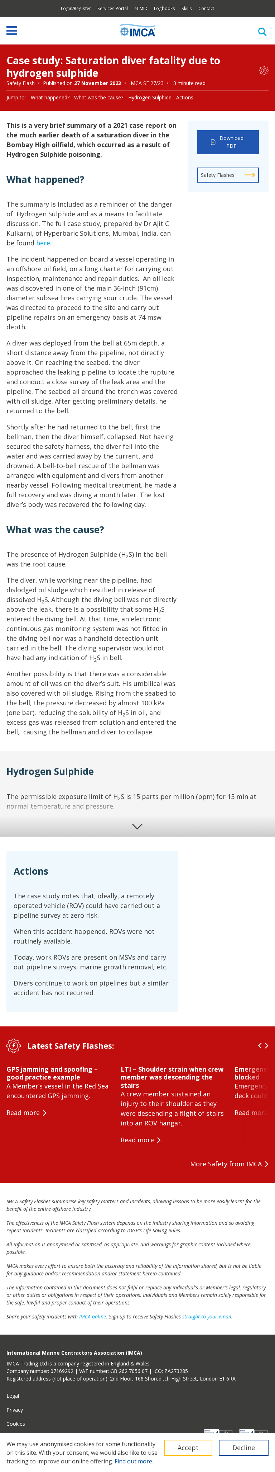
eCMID (141, 8)
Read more (23, 1112)
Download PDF (231, 142)
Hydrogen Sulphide (150, 97)
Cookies (15, 1423)
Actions (184, 97)
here (43, 243)
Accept (188, 1447)
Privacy (14, 1409)
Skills (187, 8)
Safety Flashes (218, 174)
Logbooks (164, 8)
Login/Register (76, 8)
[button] (260, 1046)
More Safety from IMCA (226, 1164)
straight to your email (206, 1316)
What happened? (50, 97)
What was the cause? (98, 97)
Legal (12, 1395)
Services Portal (112, 8)
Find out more (133, 1461)
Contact (206, 8)
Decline (243, 1447)
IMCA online (92, 1316)
